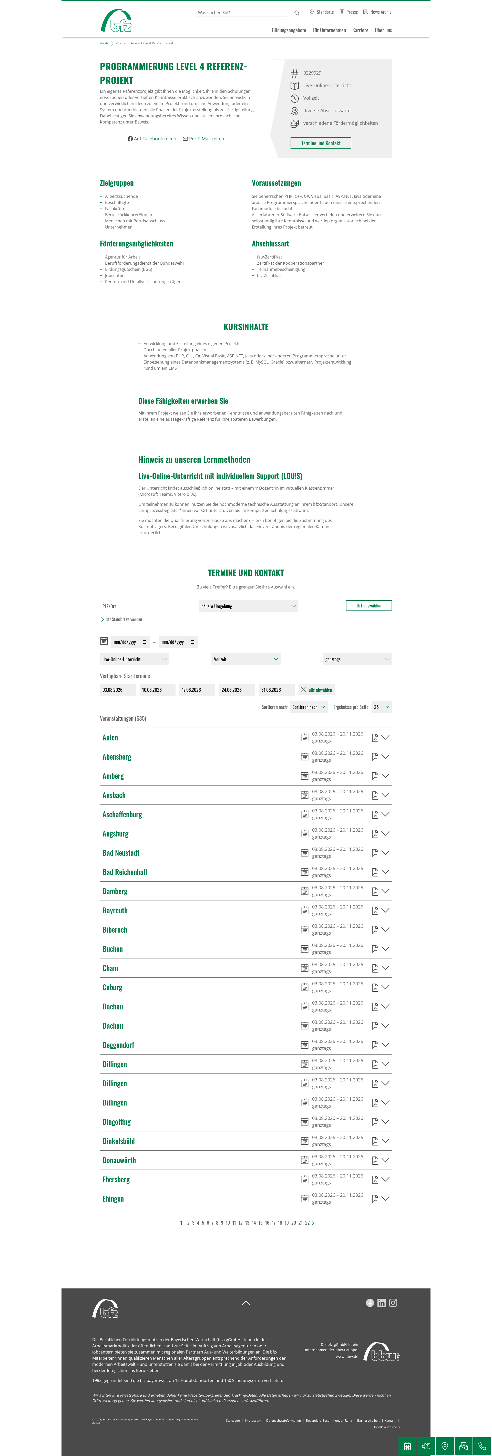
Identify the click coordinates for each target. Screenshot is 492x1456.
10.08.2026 (152, 689)
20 (293, 1222)
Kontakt (390, 1420)
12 (241, 1222)
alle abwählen (320, 689)
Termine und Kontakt (321, 143)
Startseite (233, 1420)
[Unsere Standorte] (445, 1446)
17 (273, 1222)
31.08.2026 (271, 689)
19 (287, 1222)
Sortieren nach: (275, 707)
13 (247, 1222)
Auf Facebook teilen (155, 139)
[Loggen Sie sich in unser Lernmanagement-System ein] (426, 1446)
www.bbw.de (347, 1356)
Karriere (360, 30)
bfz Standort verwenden (124, 619)
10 (228, 1222)
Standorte (325, 11)
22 (307, 1222)
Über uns (383, 30)
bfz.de (104, 43)
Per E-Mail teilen (206, 139)
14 (254, 1222)
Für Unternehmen (329, 30)
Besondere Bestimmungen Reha (329, 1420)
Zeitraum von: (105, 640)
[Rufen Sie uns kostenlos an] (482, 1446)
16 (267, 1222)
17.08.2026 (191, 689)
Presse (352, 11)
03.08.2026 (112, 689)
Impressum (253, 1420)
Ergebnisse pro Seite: (352, 707)
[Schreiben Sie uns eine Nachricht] (464, 1446)
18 (280, 1222)
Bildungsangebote (289, 30)
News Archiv (381, 11)
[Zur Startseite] (96, 19)
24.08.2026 (232, 689)
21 (301, 1222)
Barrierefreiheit (368, 1420)
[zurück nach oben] (246, 1303)
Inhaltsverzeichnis (387, 1427)
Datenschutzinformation (283, 1420)
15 (261, 1222)
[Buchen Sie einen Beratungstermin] (407, 1446)
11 (234, 1222)
